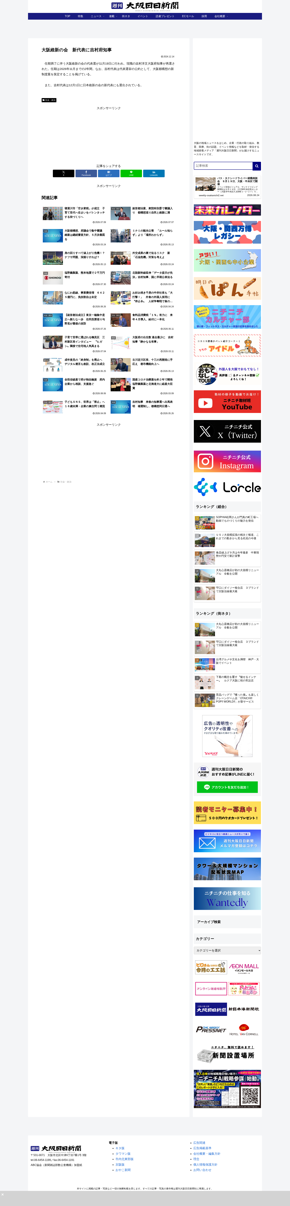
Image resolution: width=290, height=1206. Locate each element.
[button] (257, 166)
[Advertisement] (109, 134)
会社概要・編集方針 (207, 1153)
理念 (196, 1159)
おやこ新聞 (123, 1170)
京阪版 (120, 1164)
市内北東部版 (124, 1159)
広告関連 (199, 1142)
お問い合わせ (202, 1170)
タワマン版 (123, 1153)
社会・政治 (50, 100)
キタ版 (120, 1148)
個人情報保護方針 (205, 1164)
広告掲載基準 (202, 1148)
